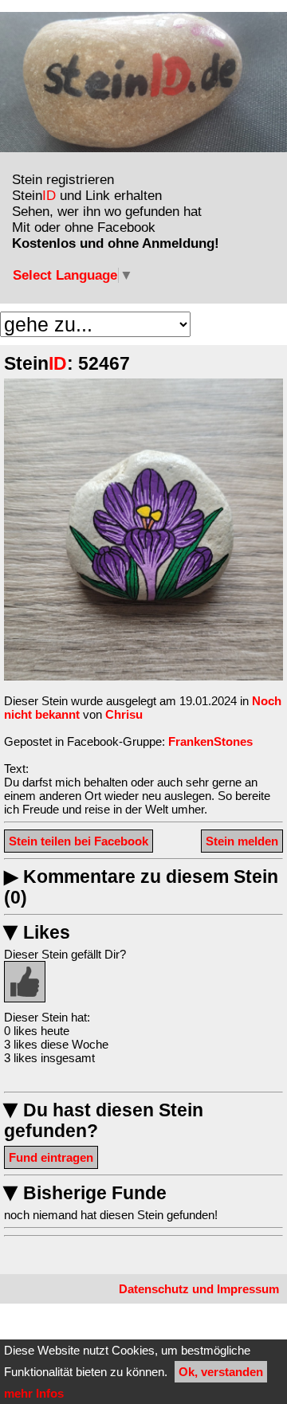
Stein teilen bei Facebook (78, 841)
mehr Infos (34, 1393)
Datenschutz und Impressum (199, 1289)
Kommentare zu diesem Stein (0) (141, 887)
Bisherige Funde (85, 1193)
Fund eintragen (51, 1157)
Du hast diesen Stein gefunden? (103, 1120)
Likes (37, 933)
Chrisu (124, 714)
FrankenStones (210, 741)
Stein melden (242, 841)
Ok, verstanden (221, 1372)
